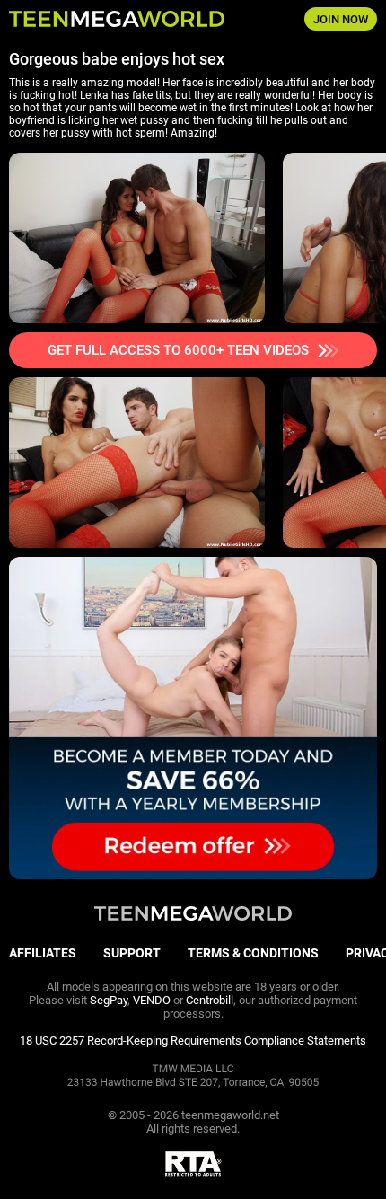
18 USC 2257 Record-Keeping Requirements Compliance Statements (193, 1040)
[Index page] (129, 19)
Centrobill (209, 1000)
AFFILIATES (42, 953)
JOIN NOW (340, 19)
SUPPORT (132, 953)
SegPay (108, 1000)
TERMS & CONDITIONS (253, 953)
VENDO (152, 1000)
